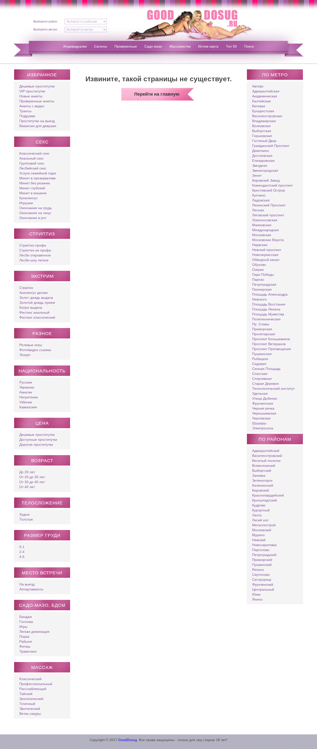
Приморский (262, 560)
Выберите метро (45, 29)
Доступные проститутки (38, 440)
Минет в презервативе (37, 178)
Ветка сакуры (30, 714)
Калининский (262, 485)
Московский (261, 530)
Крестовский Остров (268, 190)
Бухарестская (263, 111)
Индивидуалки (75, 46)
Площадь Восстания (268, 304)
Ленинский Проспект (269, 205)
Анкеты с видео (31, 106)
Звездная (259, 165)
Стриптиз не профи (35, 250)
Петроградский (264, 555)
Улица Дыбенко (264, 398)
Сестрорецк (261, 580)
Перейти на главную (156, 94)
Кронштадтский (264, 500)
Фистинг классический (37, 317)
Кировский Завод (266, 180)
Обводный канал (265, 260)
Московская (261, 235)
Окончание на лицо (35, 213)
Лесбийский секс (32, 168)
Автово (257, 86)
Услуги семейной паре (37, 173)
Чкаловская (261, 418)
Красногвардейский (268, 495)
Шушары (259, 423)
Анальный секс (31, 158)
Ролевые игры (30, 345)
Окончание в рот (32, 218)
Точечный (27, 704)
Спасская (259, 374)
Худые (24, 514)
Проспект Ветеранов (269, 344)
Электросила (262, 428)
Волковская (261, 126)
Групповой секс (31, 163)
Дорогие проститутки (36, 444)
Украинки (26, 387)
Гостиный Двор (264, 141)
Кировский (260, 490)
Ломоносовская (264, 220)
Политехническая (266, 319)
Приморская (262, 329)
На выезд (26, 584)
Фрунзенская (262, 403)
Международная (265, 230)
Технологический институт (273, 388)
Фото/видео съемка (35, 350)
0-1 (22, 547)
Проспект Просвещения (271, 349)
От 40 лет (27, 487)
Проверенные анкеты (36, 101)
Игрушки (26, 203)
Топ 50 (231, 46)
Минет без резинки (34, 183)
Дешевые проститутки (37, 86)
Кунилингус (28, 198)
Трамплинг (28, 651)
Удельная (260, 393)
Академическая (264, 96)
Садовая (259, 364)
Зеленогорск (262, 480)
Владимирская (264, 121)
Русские (25, 382)
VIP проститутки (32, 91)
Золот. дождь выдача (36, 298)
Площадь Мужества (268, 314)
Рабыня (25, 641)
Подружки (27, 116)
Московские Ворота (268, 240)
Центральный (263, 589)
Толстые (26, 519)
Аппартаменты (31, 589)
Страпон (26, 288)
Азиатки (25, 392)
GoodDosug (127, 740)
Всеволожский (263, 466)
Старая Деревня (265, 384)
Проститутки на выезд (37, 121)
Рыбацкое (260, 359)
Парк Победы (263, 275)
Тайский (25, 694)
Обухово (259, 265)
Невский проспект (266, 250)
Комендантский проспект (272, 185)
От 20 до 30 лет (32, 477)
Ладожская (261, 200)
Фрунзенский (262, 584)
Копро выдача (30, 307)
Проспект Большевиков (271, 339)
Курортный (261, 510)
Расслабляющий (32, 689)
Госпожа (26, 622)
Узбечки (25, 402)
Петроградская (264, 284)
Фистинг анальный (34, 312)
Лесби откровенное (35, 255)
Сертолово (261, 575)
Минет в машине (33, 193)
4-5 (22, 557)
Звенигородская (265, 170)
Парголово (260, 550)
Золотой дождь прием (37, 303)
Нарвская (259, 245)
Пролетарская (263, 334)
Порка (24, 636)
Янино (257, 599)
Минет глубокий (32, 188)
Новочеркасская (265, 255)
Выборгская (261, 131)
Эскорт (24, 355)
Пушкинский (262, 565)
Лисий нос (260, 520)
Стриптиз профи (32, 245)
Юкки (256, 594)
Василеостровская (267, 116)
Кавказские (28, 407)
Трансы (25, 111)
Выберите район (45, 21)
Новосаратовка (264, 545)
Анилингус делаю (33, 293)
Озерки (258, 270)
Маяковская (261, 225)
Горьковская (262, 136)
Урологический (31, 699)
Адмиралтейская (265, 91)
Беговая (258, 106)
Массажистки (180, 46)
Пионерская (262, 289)
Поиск (249, 46)
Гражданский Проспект (270, 146)
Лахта (257, 515)
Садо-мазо (153, 46)
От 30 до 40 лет (32, 482)
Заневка (258, 475)
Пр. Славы (260, 324)
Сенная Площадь (266, 369)
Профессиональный (35, 684)
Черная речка (263, 408)
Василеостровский (267, 456)
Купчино (258, 195)
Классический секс (34, 153)
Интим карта (208, 46)
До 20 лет (27, 472)
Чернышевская (264, 413)
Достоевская (262, 156)
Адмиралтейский (265, 451)
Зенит (257, 175)
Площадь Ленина (266, 309)
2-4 (22, 552)
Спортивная (262, 379)
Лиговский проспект (268, 215)
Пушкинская (262, 354)
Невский (258, 540)
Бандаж (25, 617)
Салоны (100, 46)
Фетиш (24, 646)
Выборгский (261, 470)
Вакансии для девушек (37, 126)
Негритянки (28, 397)
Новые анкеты (30, 96)
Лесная (258, 210)
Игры (23, 627)
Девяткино (260, 151)
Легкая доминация (34, 632)
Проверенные (125, 46)
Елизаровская (263, 161)
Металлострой (264, 525)
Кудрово (258, 505)
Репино (258, 570)
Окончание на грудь (35, 208)
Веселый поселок (266, 461)
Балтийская (261, 101)
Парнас (258, 279)
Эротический (29, 709)
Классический (30, 679)
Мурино (258, 535)
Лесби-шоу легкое (34, 260)
